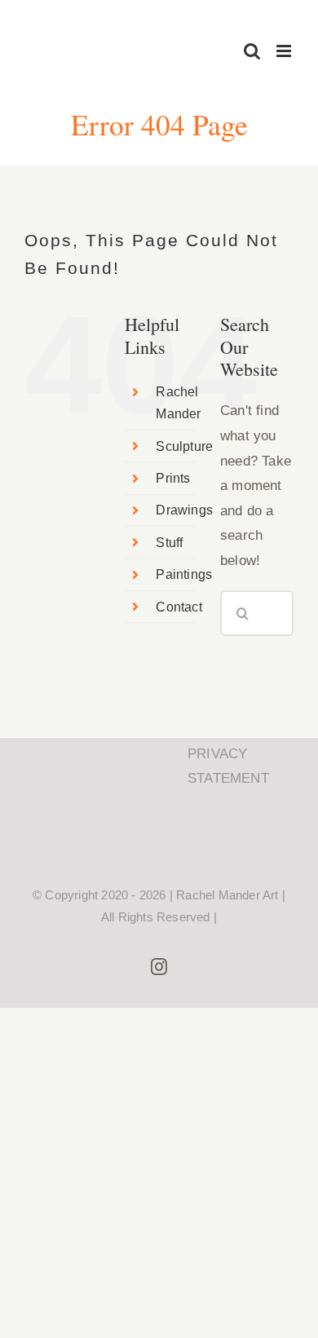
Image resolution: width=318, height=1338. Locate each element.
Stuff (169, 543)
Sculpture (184, 446)
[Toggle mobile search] (252, 51)
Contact (178, 607)
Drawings (184, 510)
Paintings (184, 574)
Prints (173, 478)
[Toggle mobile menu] (285, 51)
